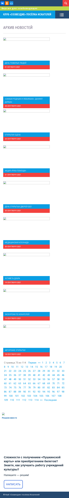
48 (10, 379)
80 (39, 387)
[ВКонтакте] (2, 3)
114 (36, 400)
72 (63, 383)
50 (19, 379)
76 (19, 387)
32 (58, 371)
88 (15, 391)
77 (24, 387)
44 (53, 375)
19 (55, 366)
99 (5, 395)
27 (34, 371)
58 (58, 379)
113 (30, 400)
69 (48, 383)
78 (29, 387)
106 (47, 395)
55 (44, 379)
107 (53, 395)
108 (59, 395)
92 (34, 391)
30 (48, 371)
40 (34, 375)
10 (12, 366)
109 (6, 400)
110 (12, 400)
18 (51, 366)
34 (5, 375)
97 (58, 391)
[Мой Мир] (11, 3)
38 (24, 375)
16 (41, 366)
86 (5, 391)
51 (24, 379)
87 (10, 391)
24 (19, 371)
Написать (13, 484)
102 (23, 395)
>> (41, 400)
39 (29, 375)
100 (11, 395)
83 (53, 387)
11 (17, 366)
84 (58, 387)
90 (24, 391)
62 (15, 383)
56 (48, 379)
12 (22, 366)
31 (53, 371)
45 (58, 375)
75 (15, 387)
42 (44, 375)
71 (58, 383)
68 (44, 383)
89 (19, 391)
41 (39, 375)
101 (17, 395)
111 (18, 400)
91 (29, 391)
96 (53, 391)
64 (24, 383)
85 (63, 387)
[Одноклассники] (7, 3)
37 (19, 375)
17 (46, 366)
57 (53, 379)
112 (24, 400)
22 (10, 371)
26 (29, 371)
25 (24, 371)
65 (29, 383)
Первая (32, 362)
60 (5, 383)
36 (15, 375)
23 (15, 371)
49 (15, 379)
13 (27, 366)
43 (48, 375)
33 (63, 371)
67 (39, 383)
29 (44, 371)
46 (63, 375)
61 (10, 383)
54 (39, 379)
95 (48, 391)
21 (5, 371)
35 (10, 375)
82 (48, 387)
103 (29, 395)
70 (53, 383)
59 (63, 379)
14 (31, 366)
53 (34, 379)
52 (29, 379)
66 (34, 383)
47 (5, 379)
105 (41, 395)
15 (36, 366)
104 (35, 395)
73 (5, 387)
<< (39, 362)
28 (39, 371)
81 (44, 387)
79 (34, 387)
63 (19, 383)
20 (60, 366)
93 (39, 391)
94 (44, 391)
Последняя (50, 400)
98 (63, 391)
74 (10, 387)
